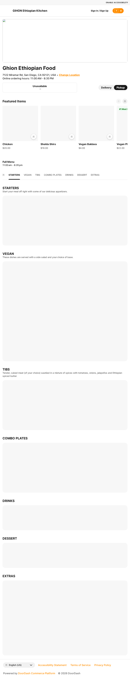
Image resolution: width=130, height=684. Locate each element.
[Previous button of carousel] (118, 101)
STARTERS (14, 174)
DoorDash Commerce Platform (36, 673)
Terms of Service (80, 665)
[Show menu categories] (3, 174)
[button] (20, 128)
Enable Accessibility (117, 2)
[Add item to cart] (33, 136)
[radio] (106, 87)
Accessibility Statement (52, 665)
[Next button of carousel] (124, 101)
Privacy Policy (102, 665)
